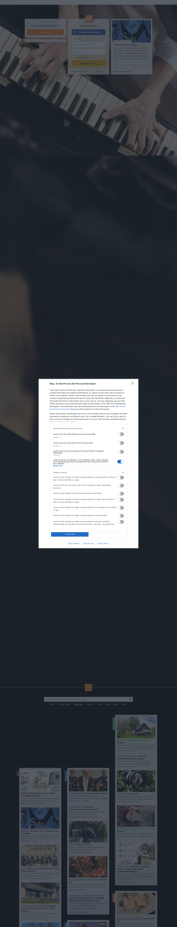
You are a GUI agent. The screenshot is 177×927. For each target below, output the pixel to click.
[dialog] (88, 463)
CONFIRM (70, 534)
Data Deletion (73, 543)
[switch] (120, 434)
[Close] (133, 383)
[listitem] (88, 428)
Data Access (88, 543)
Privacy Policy (103, 543)
